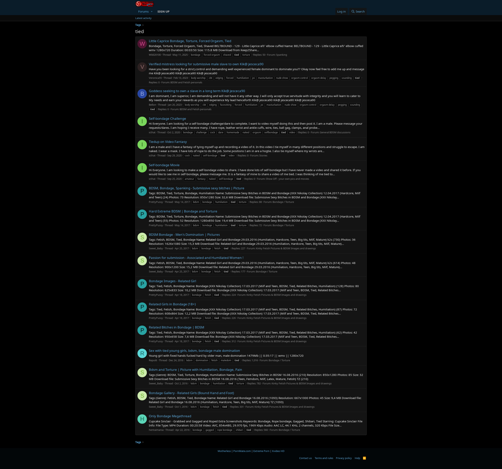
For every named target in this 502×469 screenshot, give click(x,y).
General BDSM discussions (335, 132)
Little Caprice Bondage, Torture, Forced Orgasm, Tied (190, 41)
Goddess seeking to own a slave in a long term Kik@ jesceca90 (197, 91)
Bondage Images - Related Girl (172, 281)
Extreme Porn (261, 451)
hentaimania (156, 430)
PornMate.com (242, 451)
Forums (143, 11)
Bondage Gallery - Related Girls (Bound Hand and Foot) (191, 393)
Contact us (305, 458)
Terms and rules (324, 458)
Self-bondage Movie (164, 165)
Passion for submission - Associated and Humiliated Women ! (196, 257)
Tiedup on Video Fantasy (168, 141)
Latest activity (143, 18)
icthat (152, 132)
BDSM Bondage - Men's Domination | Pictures (184, 234)
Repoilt (153, 360)
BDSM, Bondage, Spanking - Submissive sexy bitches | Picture (196, 188)
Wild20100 (155, 54)
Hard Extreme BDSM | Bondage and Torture (183, 211)
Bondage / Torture (283, 202)
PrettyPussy (156, 202)
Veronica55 (155, 78)
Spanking (281, 54)
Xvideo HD (278, 451)
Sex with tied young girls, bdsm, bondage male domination (194, 350)
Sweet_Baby (156, 248)
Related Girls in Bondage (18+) (172, 304)
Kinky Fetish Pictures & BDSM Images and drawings (286, 248)
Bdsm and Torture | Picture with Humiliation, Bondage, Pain (195, 369)
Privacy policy (344, 458)
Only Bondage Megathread (170, 416)
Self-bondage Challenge (167, 118)
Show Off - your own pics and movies (287, 179)
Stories (263, 155)
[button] (152, 11)
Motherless (224, 451)
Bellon (152, 104)
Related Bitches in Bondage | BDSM (176, 327)
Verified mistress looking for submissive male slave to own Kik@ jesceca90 (206, 64)
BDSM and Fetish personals (186, 82)
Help (357, 458)
